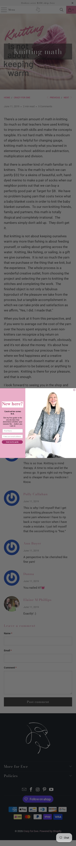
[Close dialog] (74, 390)
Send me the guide (12, 442)
